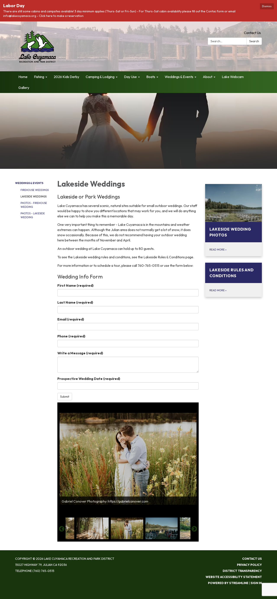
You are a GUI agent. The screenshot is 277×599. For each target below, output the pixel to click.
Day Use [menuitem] (130, 77)
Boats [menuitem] (150, 77)
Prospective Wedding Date (88, 378)
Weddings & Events (29, 183)
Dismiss (267, 6)
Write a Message (80, 353)
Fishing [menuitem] (39, 77)
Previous (61, 529)
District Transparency (242, 571)
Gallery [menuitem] (23, 87)
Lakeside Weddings (34, 196)
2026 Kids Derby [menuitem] (66, 77)
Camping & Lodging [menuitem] (100, 77)
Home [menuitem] (22, 77)
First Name (75, 285)
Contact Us (252, 33)
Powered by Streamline (228, 583)
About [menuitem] (207, 77)
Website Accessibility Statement (234, 577)
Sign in (256, 583)
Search (254, 41)
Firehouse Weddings (35, 190)
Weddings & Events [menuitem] (179, 77)
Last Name (75, 302)
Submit (64, 397)
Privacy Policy (249, 565)
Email (70, 319)
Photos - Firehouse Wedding (34, 204)
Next (194, 529)
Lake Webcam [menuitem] (233, 77)
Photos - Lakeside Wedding (33, 215)
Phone (71, 336)
